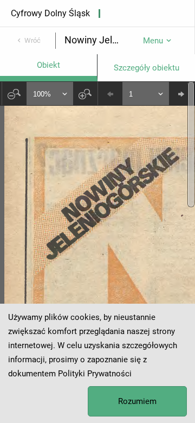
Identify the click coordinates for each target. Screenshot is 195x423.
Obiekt (48, 65)
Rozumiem (137, 401)
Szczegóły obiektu (146, 68)
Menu (153, 41)
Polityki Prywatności (95, 374)
